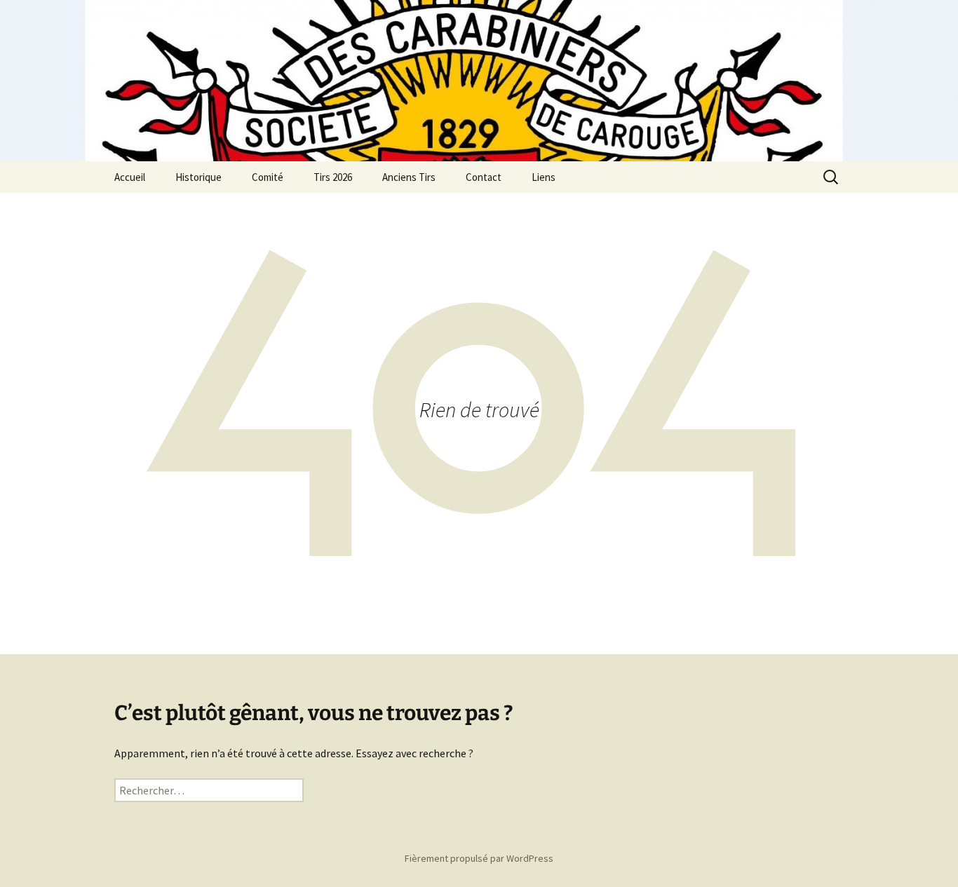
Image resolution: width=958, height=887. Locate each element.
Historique (198, 177)
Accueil (129, 177)
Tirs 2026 (332, 177)
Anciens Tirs (409, 177)
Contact (483, 177)
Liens (543, 177)
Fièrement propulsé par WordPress (479, 858)
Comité (267, 177)
